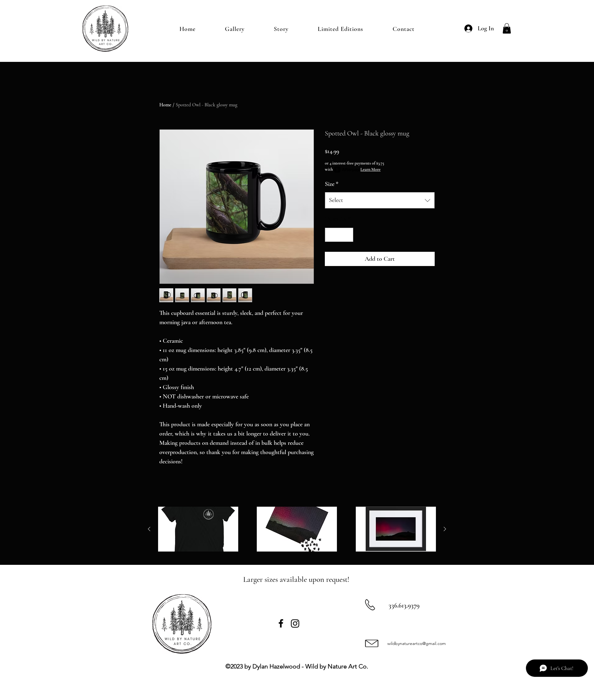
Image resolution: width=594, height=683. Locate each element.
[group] (297, 529)
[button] (506, 28)
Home (165, 105)
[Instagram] (295, 623)
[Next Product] (445, 529)
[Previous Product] (149, 529)
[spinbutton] (339, 235)
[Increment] (347, 235)
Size (331, 184)
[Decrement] (331, 235)
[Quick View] (198, 529)
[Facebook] (280, 623)
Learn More (370, 169)
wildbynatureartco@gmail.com (416, 643)
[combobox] (380, 200)
